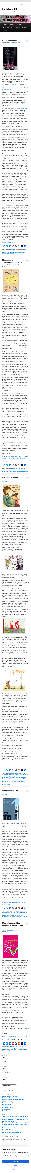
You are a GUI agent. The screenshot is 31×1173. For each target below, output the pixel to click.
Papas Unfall (22, 780)
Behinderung (24, 912)
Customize (15, 1165)
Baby (9, 776)
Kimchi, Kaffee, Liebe (7, 1101)
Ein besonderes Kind (10, 790)
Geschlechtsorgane (10, 777)
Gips (15, 86)
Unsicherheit (5, 916)
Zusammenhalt (23, 783)
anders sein (9, 912)
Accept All (15, 1161)
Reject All (15, 1169)
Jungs (26, 1048)
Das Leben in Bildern (10, 477)
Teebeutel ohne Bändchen (21, 1118)
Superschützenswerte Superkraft (9, 1096)
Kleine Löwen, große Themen (9, 1102)
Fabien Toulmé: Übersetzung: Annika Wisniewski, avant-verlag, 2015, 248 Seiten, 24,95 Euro (14, 902)
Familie (20, 776)
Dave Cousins (16, 251)
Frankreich (23, 914)
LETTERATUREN (9, 8)
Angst (14, 912)
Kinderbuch (5, 24)
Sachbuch (18, 27)
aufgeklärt (13, 470)
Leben (14, 778)
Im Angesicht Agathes (7, 1107)
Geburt (3, 777)
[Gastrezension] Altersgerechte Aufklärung (12, 261)
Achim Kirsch (5, 774)
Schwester (15, 915)
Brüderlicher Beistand (10, 40)
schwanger (7, 1049)
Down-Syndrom (10, 914)
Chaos (18, 1048)
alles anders (11, 774)
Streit (10, 783)
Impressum (5, 30)
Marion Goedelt (24, 470)
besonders (4, 914)
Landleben (4, 252)
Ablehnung (4, 912)
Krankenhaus (10, 778)
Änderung (19, 774)
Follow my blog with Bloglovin (8, 242)
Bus (11, 776)
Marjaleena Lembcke (21, 778)
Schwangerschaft (11, 252)
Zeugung (17, 783)
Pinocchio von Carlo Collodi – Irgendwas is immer (14, 1131)
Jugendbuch (12, 24)
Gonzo (26, 251)
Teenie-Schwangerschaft (20, 252)
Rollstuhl (16, 781)
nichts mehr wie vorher (12, 780)
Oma (18, 780)
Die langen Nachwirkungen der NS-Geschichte (13, 1099)
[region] (15, 1160)
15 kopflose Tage (23, 108)
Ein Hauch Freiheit (6, 1104)
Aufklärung (17, 470)
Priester (4, 781)
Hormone (21, 777)
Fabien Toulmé (17, 914)
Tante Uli (14, 471)
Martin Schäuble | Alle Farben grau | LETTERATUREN (14, 1127)
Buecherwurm (5, 931)
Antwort (9, 784)
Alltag (15, 774)
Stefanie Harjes (5, 783)
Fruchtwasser (25, 776)
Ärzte (17, 912)
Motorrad (4, 780)
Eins (13, 87)
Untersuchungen (11, 916)
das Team (24, 27)
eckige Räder (15, 776)
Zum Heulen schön (10, 1121)
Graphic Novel (6, 27)
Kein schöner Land (6, 1129)
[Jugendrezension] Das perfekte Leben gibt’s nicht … (12, 925)
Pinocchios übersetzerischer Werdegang (11, 1132)
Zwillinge (4, 784)
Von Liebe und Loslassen (8, 1098)
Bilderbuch (19, 24)
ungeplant (20, 1049)
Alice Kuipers (13, 1048)
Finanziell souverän (7, 1110)
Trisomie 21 (20, 915)
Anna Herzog (25, 774)
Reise (12, 781)
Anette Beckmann (6, 470)
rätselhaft (8, 781)
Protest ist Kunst (6, 1109)
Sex (11, 471)
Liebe (3, 915)
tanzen (13, 783)
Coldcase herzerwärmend (8, 1106)
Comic (12, 27)
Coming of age (9, 251)
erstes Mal (22, 1048)
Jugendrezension (19, 1046)
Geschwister (22, 251)
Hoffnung (17, 777)
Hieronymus (13, 84)
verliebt (24, 1049)
